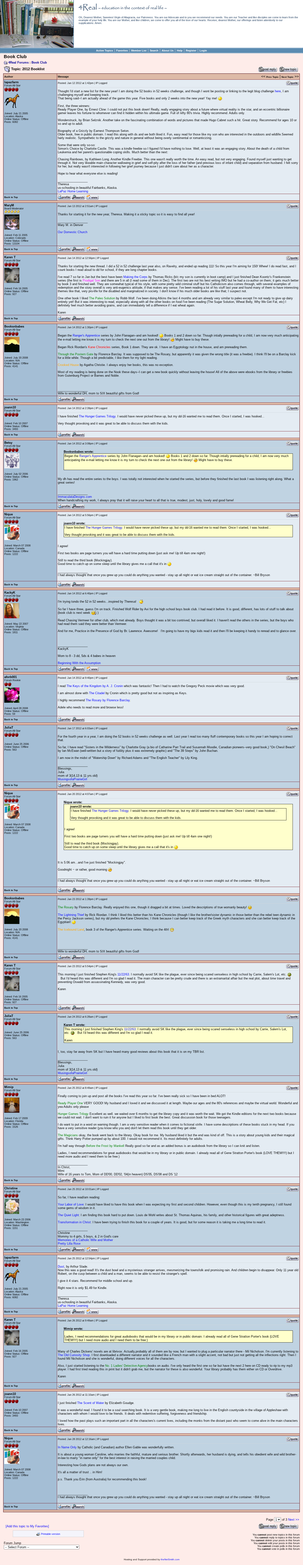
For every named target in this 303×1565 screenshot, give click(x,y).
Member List (139, 50)
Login (203, 50)
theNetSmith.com (170, 1559)
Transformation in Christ (74, 1222)
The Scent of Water (90, 1403)
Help (180, 50)
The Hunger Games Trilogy (97, 416)
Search (154, 50)
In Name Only (67, 1447)
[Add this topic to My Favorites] (27, 1526)
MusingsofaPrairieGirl (72, 779)
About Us (168, 50)
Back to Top (11, 197)
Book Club (39, 62)
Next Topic (287, 77)
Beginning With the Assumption (79, 663)
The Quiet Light (68, 1215)
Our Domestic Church (72, 232)
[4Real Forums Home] (36, 46)
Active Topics (104, 50)
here (278, 91)
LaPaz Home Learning (73, 191)
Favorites (122, 50)
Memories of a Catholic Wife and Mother (85, 1240)
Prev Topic (272, 77)
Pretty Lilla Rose (69, 1243)
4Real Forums (18, 62)
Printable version (50, 1534)
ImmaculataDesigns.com (75, 497)
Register (191, 50)
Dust (61, 1266)
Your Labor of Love (71, 1204)
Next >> (293, 1519)
